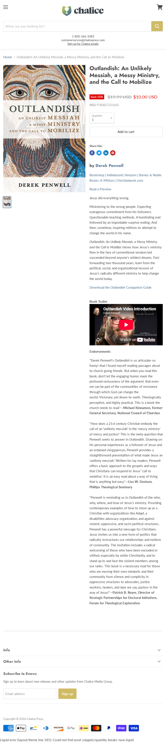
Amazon (130, 175)
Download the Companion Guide (120, 287)
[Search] (157, 26)
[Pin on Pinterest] (112, 152)
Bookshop (96, 175)
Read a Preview (100, 189)
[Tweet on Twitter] (99, 152)
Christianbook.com (129, 180)
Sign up (67, 694)
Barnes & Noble (150, 175)
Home (7, 57)
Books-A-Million (101, 180)
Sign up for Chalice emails (83, 43)
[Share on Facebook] (92, 152)
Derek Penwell (109, 165)
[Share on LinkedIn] (106, 152)
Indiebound (115, 175)
